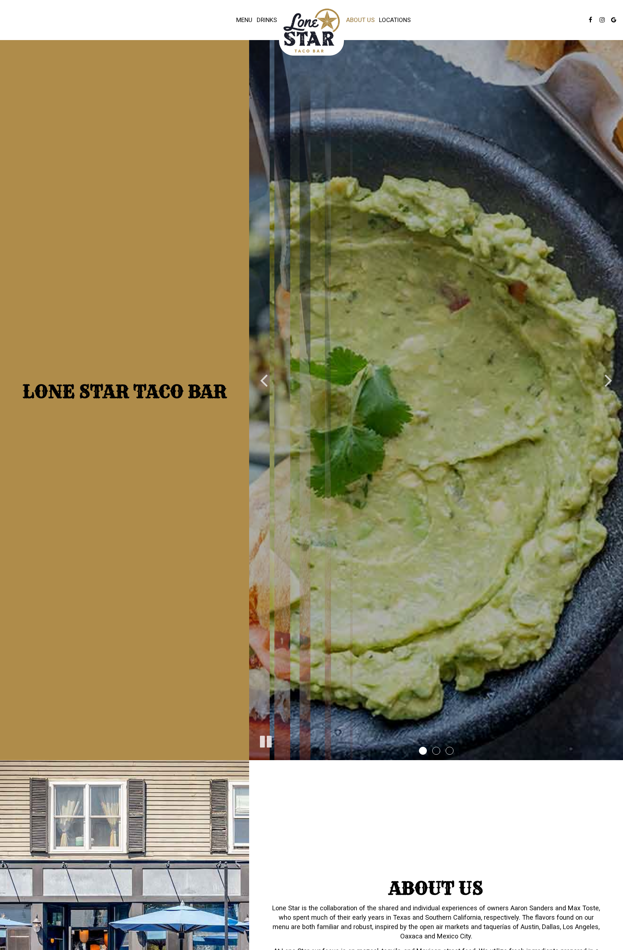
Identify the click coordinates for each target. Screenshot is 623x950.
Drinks (267, 19)
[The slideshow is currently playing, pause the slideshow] (265, 740)
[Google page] (613, 20)
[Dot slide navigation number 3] (450, 751)
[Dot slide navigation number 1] (423, 751)
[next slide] (608, 380)
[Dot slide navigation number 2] (436, 751)
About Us (360, 19)
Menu (244, 19)
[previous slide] (263, 380)
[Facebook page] (590, 20)
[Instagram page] (602, 20)
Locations (395, 19)
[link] (311, 30)
